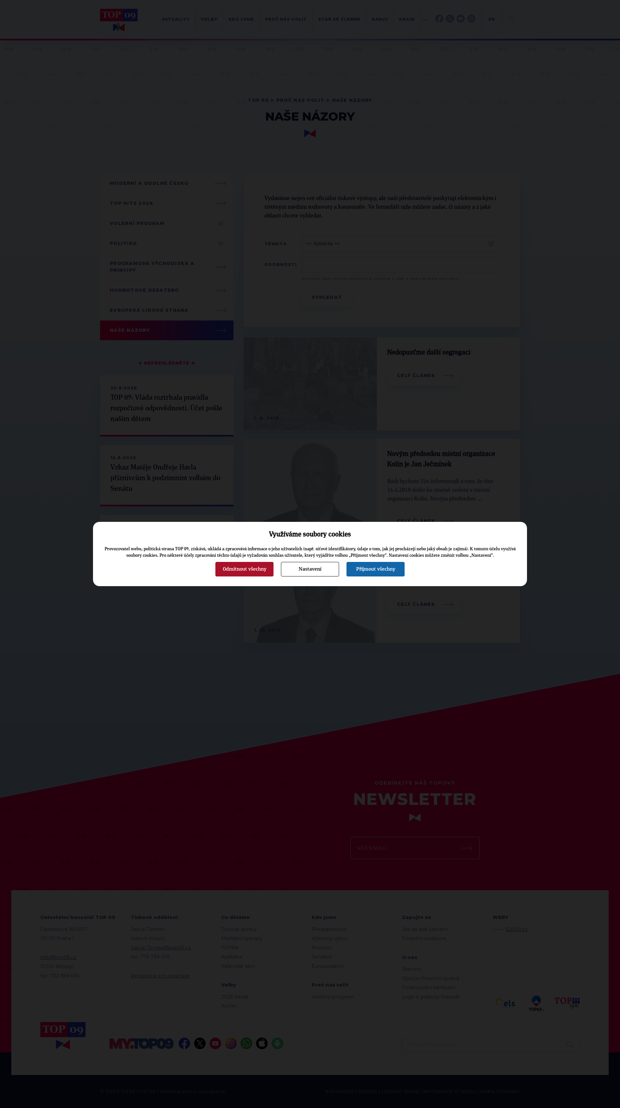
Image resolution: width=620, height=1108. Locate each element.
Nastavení (310, 569)
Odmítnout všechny (244, 569)
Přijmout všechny (375, 569)
